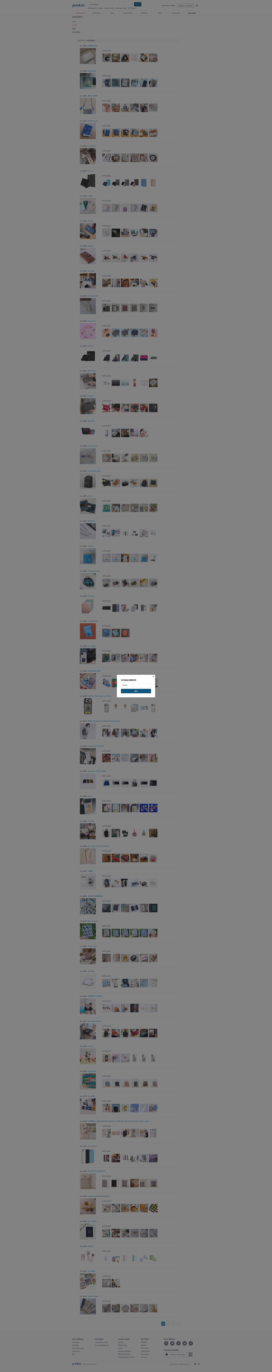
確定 (136, 691)
